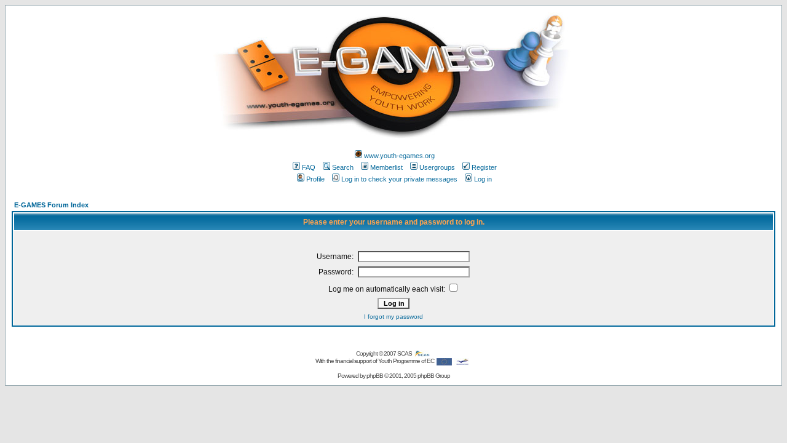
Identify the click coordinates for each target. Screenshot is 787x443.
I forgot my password (393, 316)
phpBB (374, 375)
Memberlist (386, 167)
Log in (483, 179)
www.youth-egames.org (399, 155)
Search (343, 167)
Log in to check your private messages (399, 179)
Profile (315, 179)
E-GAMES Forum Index (51, 205)
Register (484, 167)
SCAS (405, 353)
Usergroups (437, 167)
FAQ (308, 167)
